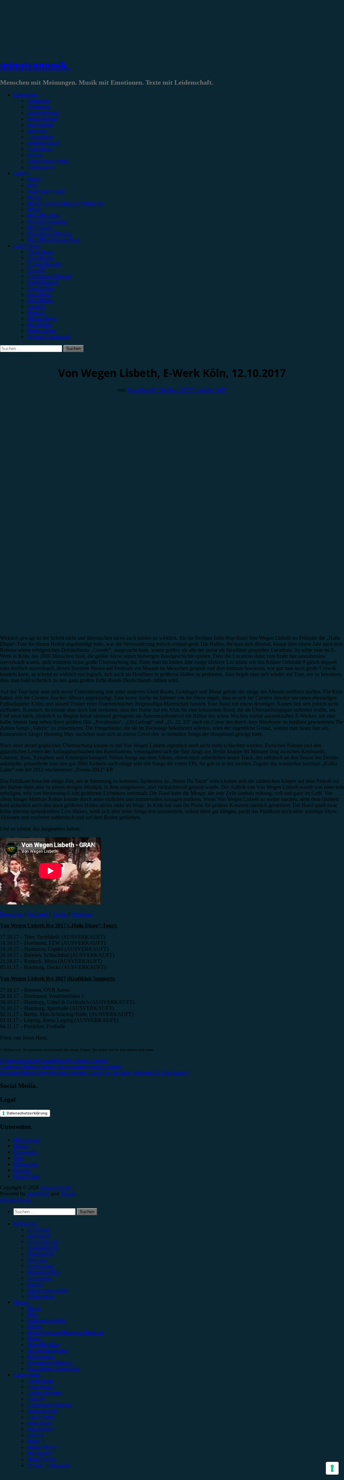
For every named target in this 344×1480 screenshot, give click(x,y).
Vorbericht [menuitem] (38, 1235)
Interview (37, 131)
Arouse (68, 1193)
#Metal (34, 197)
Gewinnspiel (40, 137)
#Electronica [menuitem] (40, 1356)
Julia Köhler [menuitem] (40, 1429)
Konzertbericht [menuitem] (42, 1241)
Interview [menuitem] (37, 1260)
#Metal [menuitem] (34, 1326)
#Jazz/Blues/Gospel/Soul (53, 240)
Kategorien (25, 94)
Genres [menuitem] (21, 1302)
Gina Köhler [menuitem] (40, 1417)
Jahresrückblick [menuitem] (43, 1272)
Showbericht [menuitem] (40, 1254)
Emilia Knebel (42, 282)
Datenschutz (26, 1140)
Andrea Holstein (44, 264)
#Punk (34, 209)
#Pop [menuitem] (32, 1314)
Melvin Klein (41, 330)
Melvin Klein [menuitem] (41, 1459)
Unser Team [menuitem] (40, 1381)
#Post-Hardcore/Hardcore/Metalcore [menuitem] (65, 1332)
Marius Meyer (42, 318)
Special (34, 155)
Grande (46, 1060)
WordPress (38, 1193)
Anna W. (36, 270)
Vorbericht (38, 107)
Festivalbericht (42, 119)
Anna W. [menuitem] (36, 1399)
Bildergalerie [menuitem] (40, 1296)
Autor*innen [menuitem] (26, 1375)
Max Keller (39, 324)
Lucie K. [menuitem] (36, 1435)
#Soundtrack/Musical (49, 234)
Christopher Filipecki (49, 276)
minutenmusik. (35, 65)
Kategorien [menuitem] (25, 1223)
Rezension (38, 100)
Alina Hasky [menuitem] (40, 1387)
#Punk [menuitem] (34, 1338)
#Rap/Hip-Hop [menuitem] (43, 1344)
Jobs (18, 1158)
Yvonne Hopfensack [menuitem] (48, 1465)
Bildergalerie (40, 167)
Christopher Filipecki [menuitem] (49, 1405)
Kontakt (22, 1170)
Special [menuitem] (34, 1284)
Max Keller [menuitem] (39, 1453)
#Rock (34, 179)
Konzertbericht (42, 113)
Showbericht (40, 125)
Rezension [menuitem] (38, 1229)
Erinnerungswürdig (47, 161)
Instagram (81, 914)
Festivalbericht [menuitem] (42, 1248)
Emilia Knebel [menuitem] (42, 1411)
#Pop (32, 185)
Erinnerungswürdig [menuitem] (47, 1290)
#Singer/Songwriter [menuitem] (47, 1350)
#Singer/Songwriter (47, 221)
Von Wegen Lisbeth (86, 1060)
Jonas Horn (39, 294)
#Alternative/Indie (46, 191)
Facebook (37, 914)
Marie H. (36, 312)
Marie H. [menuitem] (36, 1441)
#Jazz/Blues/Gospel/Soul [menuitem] (53, 1368)
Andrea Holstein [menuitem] (44, 1393)
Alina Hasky (40, 258)
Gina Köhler (40, 288)
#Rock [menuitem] (34, 1308)
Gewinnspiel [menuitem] (40, 1266)
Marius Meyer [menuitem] (42, 1447)
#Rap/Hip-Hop (43, 215)
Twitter (59, 914)
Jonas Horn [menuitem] (39, 1423)
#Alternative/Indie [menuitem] (46, 1320)
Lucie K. (36, 306)
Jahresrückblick (43, 143)
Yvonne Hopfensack (48, 336)
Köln (59, 1060)
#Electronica (40, 227)
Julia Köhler (40, 300)
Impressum (25, 1152)
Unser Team (40, 252)
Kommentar (39, 149)
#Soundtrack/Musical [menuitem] (49, 1362)
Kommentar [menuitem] (39, 1278)
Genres (21, 173)
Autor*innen (26, 246)
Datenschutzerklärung (27, 1113)
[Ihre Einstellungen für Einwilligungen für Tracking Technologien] (332, 1468)
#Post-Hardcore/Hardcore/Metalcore (65, 203)
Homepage (11, 914)
